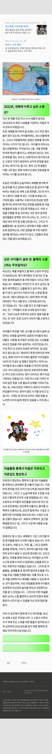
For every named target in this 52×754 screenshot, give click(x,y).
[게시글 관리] (15, 663)
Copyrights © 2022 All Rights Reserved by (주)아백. (36, 692)
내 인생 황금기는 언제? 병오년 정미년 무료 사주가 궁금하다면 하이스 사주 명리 (25, 49)
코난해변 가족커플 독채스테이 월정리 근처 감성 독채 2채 (18, 26)
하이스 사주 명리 (13, 44)
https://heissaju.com (13, 41)
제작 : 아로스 (7, 691)
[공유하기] (12, 663)
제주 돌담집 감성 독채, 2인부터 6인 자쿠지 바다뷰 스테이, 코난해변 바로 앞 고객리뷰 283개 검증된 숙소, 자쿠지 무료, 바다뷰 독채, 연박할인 (18, 31)
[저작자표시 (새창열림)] (30, 663)
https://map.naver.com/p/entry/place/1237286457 (23, 23)
